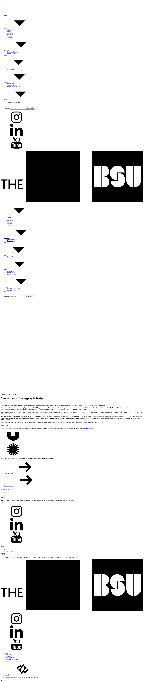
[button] (5, 106)
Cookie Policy (8, 654)
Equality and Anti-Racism (11, 659)
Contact (6, 653)
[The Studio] (72, 202)
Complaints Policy (9, 657)
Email (5, 492)
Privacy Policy (63, 500)
